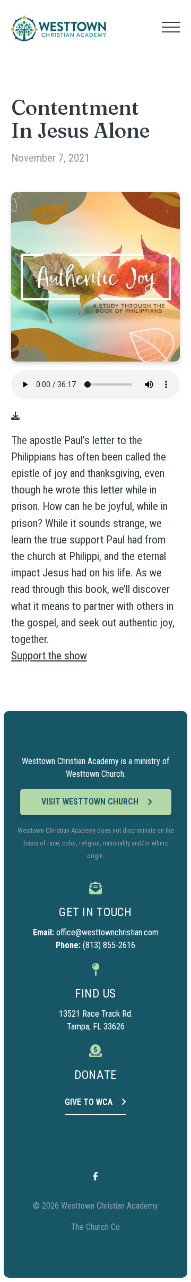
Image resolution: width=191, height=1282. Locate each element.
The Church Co (95, 1227)
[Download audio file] (15, 416)
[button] (171, 27)
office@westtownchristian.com (107, 932)
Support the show (49, 655)
